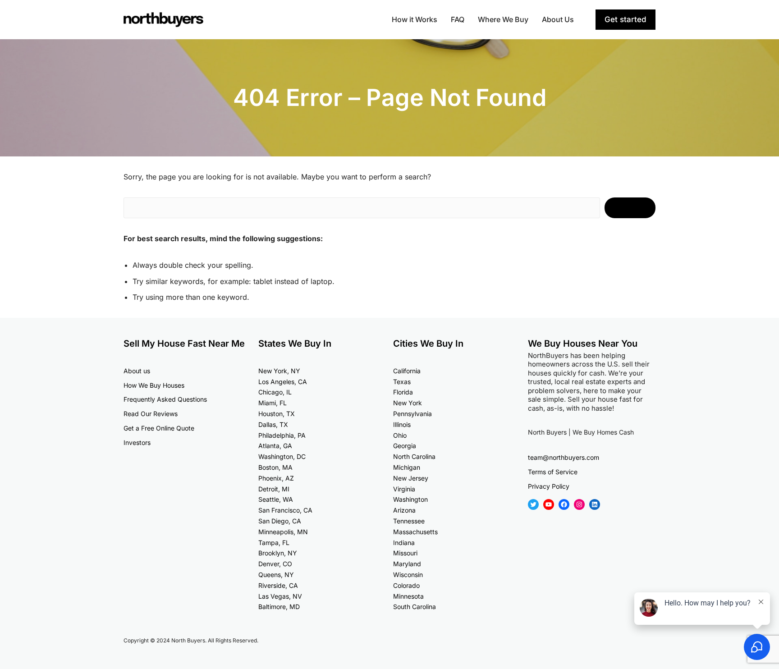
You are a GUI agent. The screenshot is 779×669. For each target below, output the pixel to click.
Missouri (405, 553)
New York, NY (279, 371)
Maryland (407, 564)
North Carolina (414, 456)
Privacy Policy (548, 486)
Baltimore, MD (279, 606)
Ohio (400, 435)
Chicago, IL (275, 392)
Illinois (402, 424)
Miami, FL (272, 403)
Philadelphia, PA (282, 435)
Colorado (406, 585)
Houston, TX (276, 413)
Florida (403, 392)
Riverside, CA (278, 585)
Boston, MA (275, 467)
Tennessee (409, 521)
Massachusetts (415, 532)
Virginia (404, 489)
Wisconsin (408, 574)
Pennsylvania (412, 413)
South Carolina (414, 606)
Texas (402, 381)
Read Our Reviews (151, 413)
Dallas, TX (273, 424)
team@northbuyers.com (563, 457)
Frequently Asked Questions (165, 399)
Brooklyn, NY (277, 553)
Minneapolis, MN (283, 532)
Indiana (404, 542)
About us (137, 371)
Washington (410, 499)
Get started (625, 19)
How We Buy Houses (154, 385)
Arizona (404, 510)
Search (630, 207)
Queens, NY (276, 574)
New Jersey (410, 478)
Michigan (406, 467)
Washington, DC (282, 456)
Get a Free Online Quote (159, 428)
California (407, 371)
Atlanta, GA (275, 445)
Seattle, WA (275, 499)
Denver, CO (275, 564)
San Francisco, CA (285, 510)
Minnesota (408, 596)
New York (407, 403)
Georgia (404, 445)
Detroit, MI (273, 489)
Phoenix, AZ (276, 478)
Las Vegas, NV (280, 596)
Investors (137, 442)
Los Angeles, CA (282, 381)
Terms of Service (552, 472)
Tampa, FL (273, 542)
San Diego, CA (279, 521)
